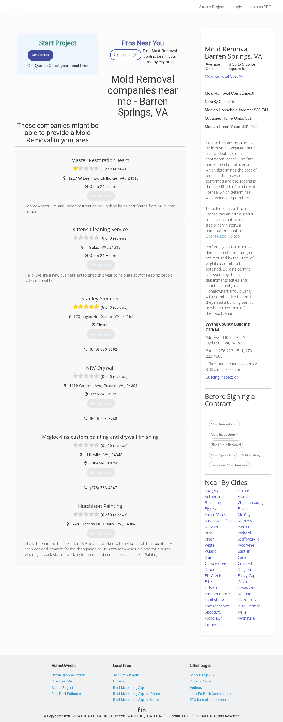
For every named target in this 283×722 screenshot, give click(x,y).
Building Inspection (222, 377)
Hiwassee (246, 587)
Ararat (243, 496)
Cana (242, 557)
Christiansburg (250, 502)
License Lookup (219, 236)
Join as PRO (260, 7)
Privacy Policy (200, 681)
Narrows (245, 520)
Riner (209, 539)
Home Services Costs (68, 675)
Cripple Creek (216, 563)
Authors (196, 688)
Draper (211, 569)
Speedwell (213, 612)
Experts (118, 681)
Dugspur (245, 569)
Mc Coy (244, 514)
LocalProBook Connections (210, 694)
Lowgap (211, 490)
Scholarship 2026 (203, 675)
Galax (242, 581)
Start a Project (211, 7)
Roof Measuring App (128, 688)
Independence (217, 593)
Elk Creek (213, 575)
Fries (209, 581)
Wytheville (246, 618)
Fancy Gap (246, 575)
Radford (244, 533)
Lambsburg (214, 599)
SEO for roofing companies (210, 700)
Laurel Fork (247, 599)
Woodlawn (213, 618)
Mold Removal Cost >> (224, 76)
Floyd (242, 508)
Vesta (209, 545)
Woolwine (246, 545)
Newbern (213, 526)
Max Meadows (217, 606)
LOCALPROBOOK (42, 7)
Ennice (243, 490)
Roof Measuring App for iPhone (136, 694)
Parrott (244, 526)
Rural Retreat (249, 606)
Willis (242, 612)
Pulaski (211, 551)
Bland (209, 557)
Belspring (213, 502)
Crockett (245, 563)
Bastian (244, 551)
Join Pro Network (126, 675)
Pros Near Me (62, 681)
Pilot (208, 533)
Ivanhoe (244, 593)
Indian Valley (215, 514)
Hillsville (211, 587)
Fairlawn (212, 624)
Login (237, 7)
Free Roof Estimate (66, 694)
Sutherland (214, 496)
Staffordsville (249, 539)
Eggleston (213, 508)
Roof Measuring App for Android (137, 700)
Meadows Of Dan (220, 520)
